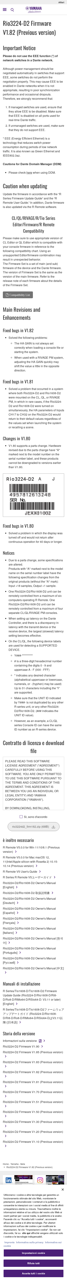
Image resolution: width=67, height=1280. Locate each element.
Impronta (9, 1242)
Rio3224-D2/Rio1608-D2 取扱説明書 (26, 893)
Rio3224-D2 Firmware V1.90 (21, 1046)
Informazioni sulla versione (20, 1041)
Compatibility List (19, 294)
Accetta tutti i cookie (33, 1273)
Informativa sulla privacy (29, 1242)
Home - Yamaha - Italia (14, 1163)
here (29, 172)
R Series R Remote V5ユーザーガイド (27, 877)
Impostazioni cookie (33, 1253)
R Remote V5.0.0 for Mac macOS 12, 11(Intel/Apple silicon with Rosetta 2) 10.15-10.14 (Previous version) (30, 861)
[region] (33, 1232)
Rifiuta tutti (33, 1263)
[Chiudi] (63, 1189)
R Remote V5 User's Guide (20, 871)
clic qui (26, 1233)
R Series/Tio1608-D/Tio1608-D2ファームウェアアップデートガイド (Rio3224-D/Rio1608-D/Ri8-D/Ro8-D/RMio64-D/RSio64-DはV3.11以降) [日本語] (33, 1015)
